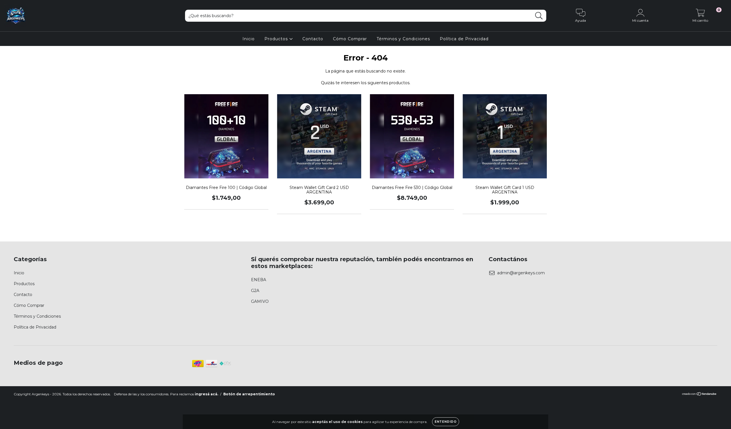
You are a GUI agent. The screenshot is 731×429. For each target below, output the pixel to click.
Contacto (312, 38)
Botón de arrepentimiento (249, 394)
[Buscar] (539, 16)
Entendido (446, 422)
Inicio (248, 38)
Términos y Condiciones (403, 38)
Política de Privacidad (464, 38)
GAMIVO (260, 301)
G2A (255, 290)
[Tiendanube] (699, 394)
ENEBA (258, 279)
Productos (276, 38)
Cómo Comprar (350, 38)
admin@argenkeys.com (521, 272)
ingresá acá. (206, 394)
